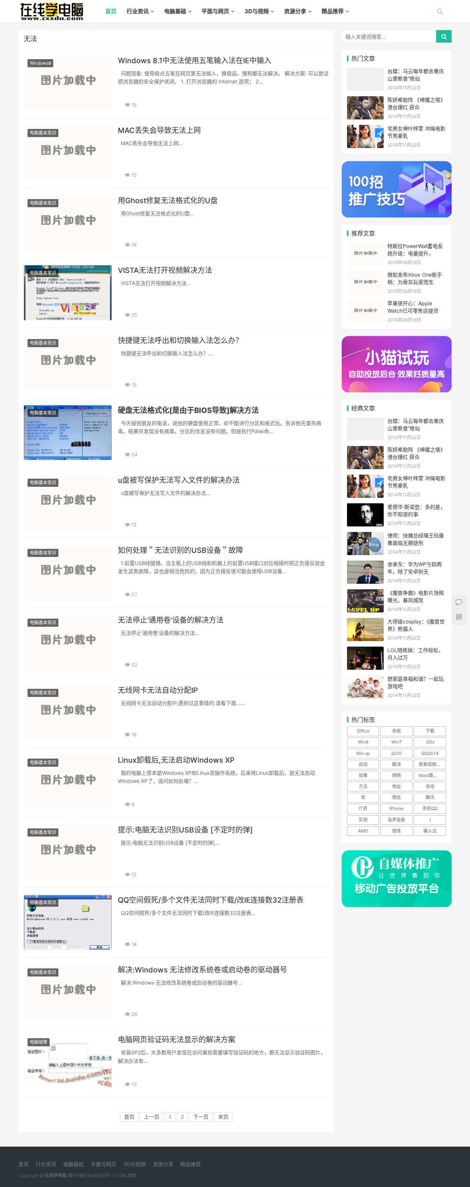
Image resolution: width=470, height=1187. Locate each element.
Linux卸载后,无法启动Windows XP (176, 760)
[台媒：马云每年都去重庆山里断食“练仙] (365, 72)
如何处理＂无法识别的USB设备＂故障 (180, 550)
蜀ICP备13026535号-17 (92, 1175)
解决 (396, 764)
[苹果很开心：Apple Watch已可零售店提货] (365, 304)
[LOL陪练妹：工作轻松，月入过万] (365, 651)
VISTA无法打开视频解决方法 (165, 270)
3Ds (430, 742)
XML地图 (127, 1175)
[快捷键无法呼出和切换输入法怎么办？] (68, 362)
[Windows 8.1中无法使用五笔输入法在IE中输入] (68, 82)
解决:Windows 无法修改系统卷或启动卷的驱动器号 (202, 969)
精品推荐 (333, 11)
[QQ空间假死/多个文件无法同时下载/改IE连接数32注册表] (68, 922)
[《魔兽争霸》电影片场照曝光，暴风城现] (365, 594)
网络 (396, 775)
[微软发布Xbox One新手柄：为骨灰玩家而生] (365, 276)
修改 (396, 831)
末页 (223, 1117)
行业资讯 (138, 11)
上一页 (151, 1117)
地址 (396, 786)
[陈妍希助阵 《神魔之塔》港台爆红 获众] (365, 101)
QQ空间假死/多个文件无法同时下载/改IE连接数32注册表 (211, 900)
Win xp (363, 753)
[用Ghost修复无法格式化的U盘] (68, 222)
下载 (430, 731)
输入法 (430, 831)
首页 (110, 11)
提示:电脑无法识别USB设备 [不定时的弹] (185, 829)
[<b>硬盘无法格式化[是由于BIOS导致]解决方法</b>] (68, 432)
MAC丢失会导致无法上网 (159, 130)
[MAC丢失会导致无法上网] (68, 152)
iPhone (396, 808)
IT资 (363, 808)
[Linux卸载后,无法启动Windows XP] (68, 782)
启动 (363, 764)
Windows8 (40, 63)
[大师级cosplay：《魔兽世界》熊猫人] (365, 622)
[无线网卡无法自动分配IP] (68, 712)
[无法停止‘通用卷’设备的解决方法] (68, 642)
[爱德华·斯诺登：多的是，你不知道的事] (365, 508)
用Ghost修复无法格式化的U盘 (168, 200)
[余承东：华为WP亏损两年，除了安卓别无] (365, 565)
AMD (363, 831)
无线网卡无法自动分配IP (158, 690)
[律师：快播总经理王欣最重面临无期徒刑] (365, 536)
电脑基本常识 (43, 133)
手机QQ (430, 808)
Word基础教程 (432, 775)
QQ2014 (430, 753)
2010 (396, 753)
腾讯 (430, 797)
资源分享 (295, 11)
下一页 (201, 1117)
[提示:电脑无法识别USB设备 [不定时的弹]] (68, 852)
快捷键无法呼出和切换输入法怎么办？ (180, 340)
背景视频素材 (432, 764)
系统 (396, 731)
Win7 (396, 742)
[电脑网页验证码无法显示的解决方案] (68, 1062)
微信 (396, 797)
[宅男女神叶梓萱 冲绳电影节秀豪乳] (365, 129)
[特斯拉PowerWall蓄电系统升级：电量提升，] (365, 247)
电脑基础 (175, 11)
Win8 (363, 742)
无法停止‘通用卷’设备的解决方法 (171, 620)
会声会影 (396, 820)
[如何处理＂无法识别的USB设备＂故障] (68, 572)
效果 (363, 775)
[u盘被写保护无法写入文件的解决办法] (68, 502)
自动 (430, 786)
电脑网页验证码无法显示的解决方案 (176, 1039)
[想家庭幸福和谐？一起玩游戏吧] (365, 680)
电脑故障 (38, 1042)
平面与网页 (215, 11)
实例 (363, 820)
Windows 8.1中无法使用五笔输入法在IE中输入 (194, 60)
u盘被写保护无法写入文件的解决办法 (179, 480)
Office (363, 731)
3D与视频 (257, 11)
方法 (363, 786)
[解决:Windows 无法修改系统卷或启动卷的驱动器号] (68, 992)
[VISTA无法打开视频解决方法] (68, 292)
